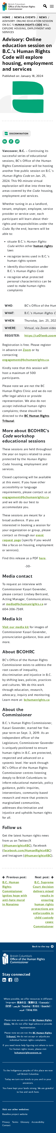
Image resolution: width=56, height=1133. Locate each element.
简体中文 (21, 1002)
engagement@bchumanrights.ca (25, 359)
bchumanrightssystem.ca (28, 1052)
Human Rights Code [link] (28, 24)
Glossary (25, 1122)
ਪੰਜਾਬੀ (8, 1006)
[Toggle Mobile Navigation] (52, 6)
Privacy (6, 1122)
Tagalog (26, 1006)
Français (44, 1002)
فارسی (16, 1006)
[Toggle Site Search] (44, 6)
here (42, 558)
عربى (21, 1009)
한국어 (36, 1006)
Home (6, 17)
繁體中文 (32, 1002)
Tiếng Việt (31, 1009)
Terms (15, 1122)
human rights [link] (43, 246)
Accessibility (38, 1122)
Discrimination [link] (18, 133)
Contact (6, 1125)
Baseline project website (15, 1114)
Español (46, 1006)
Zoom (27, 350)
